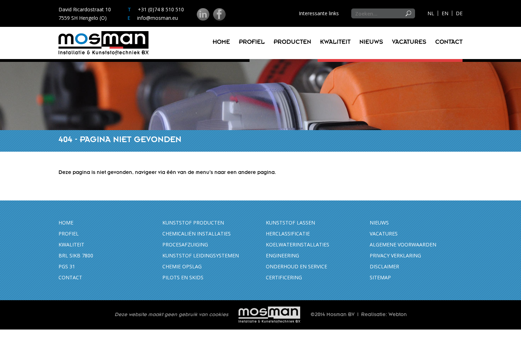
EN (445, 13)
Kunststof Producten (193, 222)
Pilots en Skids (182, 277)
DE (459, 13)
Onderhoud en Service (296, 266)
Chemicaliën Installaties (196, 233)
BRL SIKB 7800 (75, 255)
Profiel (252, 43)
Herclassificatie (288, 233)
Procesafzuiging (185, 244)
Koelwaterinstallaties (297, 244)
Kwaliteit (335, 43)
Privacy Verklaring (395, 255)
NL (430, 13)
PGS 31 (66, 266)
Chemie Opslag (182, 266)
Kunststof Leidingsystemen (200, 255)
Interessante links (319, 13)
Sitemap (380, 277)
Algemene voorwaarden (403, 244)
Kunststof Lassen (290, 222)
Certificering (284, 277)
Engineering (282, 255)
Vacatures (409, 43)
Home (221, 43)
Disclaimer (384, 266)
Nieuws (371, 43)
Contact (449, 43)
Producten (292, 43)
